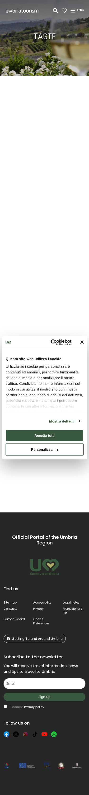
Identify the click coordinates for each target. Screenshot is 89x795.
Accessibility (42, 602)
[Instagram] (25, 734)
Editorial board (14, 619)
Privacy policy (34, 707)
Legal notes (71, 602)
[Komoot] (54, 734)
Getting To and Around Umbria (37, 638)
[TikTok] (35, 734)
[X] (16, 734)
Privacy (38, 609)
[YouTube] (44, 734)
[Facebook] (6, 734)
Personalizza (41, 449)
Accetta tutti (44, 435)
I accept (27, 707)
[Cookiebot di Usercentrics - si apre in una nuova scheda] (53, 342)
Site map (10, 602)
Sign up (44, 696)
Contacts (10, 609)
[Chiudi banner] (82, 342)
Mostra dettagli (62, 421)
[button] (81, 10)
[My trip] (64, 10)
